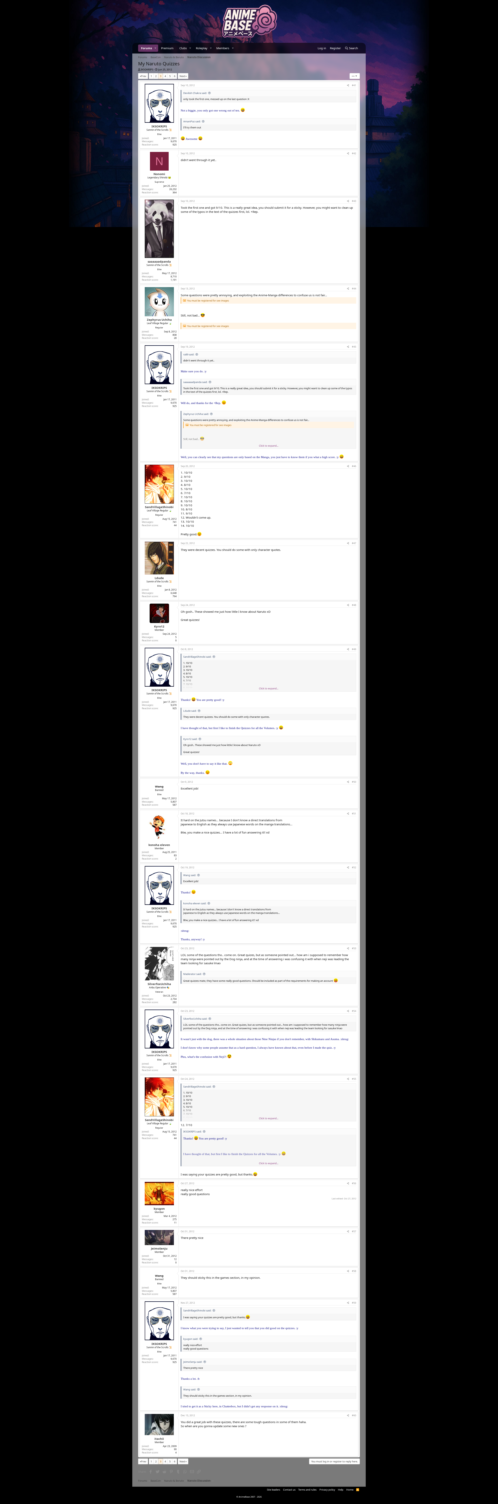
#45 (354, 346)
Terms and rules (307, 1489)
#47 (354, 543)
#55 (354, 1079)
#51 (354, 813)
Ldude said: (189, 711)
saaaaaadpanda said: (195, 382)
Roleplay (201, 48)
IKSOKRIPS (147, 69)
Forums (146, 48)
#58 (354, 1271)
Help (340, 1489)
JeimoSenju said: (192, 1362)
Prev (143, 76)
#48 (354, 605)
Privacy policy (327, 1489)
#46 (354, 466)
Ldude (159, 578)
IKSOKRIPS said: (192, 1131)
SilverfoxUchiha (159, 984)
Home (349, 1489)
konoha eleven (159, 845)
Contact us (289, 1489)
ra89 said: (188, 354)
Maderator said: (192, 974)
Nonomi (159, 174)
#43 (354, 201)
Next (182, 76)
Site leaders (273, 1489)
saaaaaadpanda (159, 261)
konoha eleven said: (194, 903)
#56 (354, 1183)
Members (222, 48)
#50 (354, 782)
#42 (354, 153)
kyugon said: (190, 1339)
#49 (354, 649)
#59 (354, 1302)
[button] (155, 48)
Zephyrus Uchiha (159, 320)
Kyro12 (159, 626)
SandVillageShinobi (159, 507)
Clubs (183, 48)
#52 (354, 867)
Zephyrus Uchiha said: (196, 414)
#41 (354, 85)
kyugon (159, 1208)
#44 (354, 288)
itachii (159, 1439)
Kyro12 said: (190, 739)
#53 (354, 948)
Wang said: (189, 875)
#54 (354, 1011)
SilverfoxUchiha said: (195, 1018)
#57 (354, 1231)
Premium (167, 48)
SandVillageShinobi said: (197, 656)
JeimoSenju (159, 1248)
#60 (354, 1415)
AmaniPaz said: (192, 121)
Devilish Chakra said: (195, 93)
